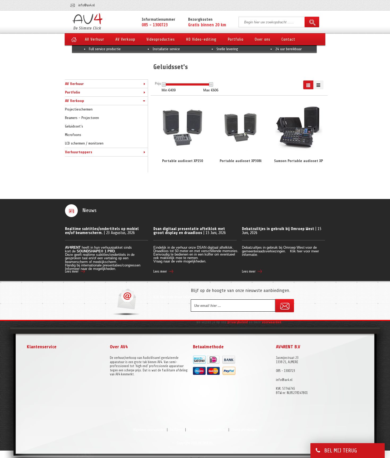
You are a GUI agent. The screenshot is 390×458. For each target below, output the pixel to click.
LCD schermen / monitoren (84, 143)
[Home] (73, 41)
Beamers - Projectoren (82, 118)
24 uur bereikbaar (288, 49)
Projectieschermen (79, 109)
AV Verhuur (74, 84)
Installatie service (166, 49)
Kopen (182, 152)
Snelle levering (227, 49)
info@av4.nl (86, 5)
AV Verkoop (74, 101)
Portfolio (72, 92)
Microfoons (73, 135)
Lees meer (72, 271)
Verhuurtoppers (78, 152)
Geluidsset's (74, 126)
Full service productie (105, 49)
